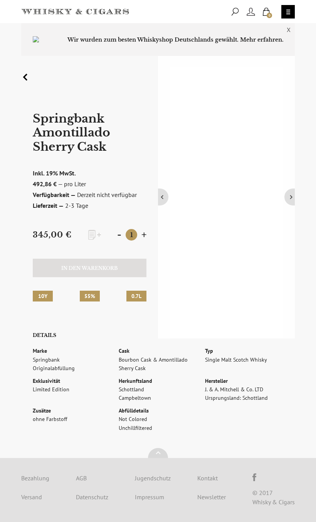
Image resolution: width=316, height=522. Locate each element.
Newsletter (211, 497)
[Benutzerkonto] (251, 12)
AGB (81, 478)
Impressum (149, 497)
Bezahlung (35, 478)
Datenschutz (92, 497)
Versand (31, 497)
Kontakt (207, 478)
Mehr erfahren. (262, 39)
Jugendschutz (153, 478)
